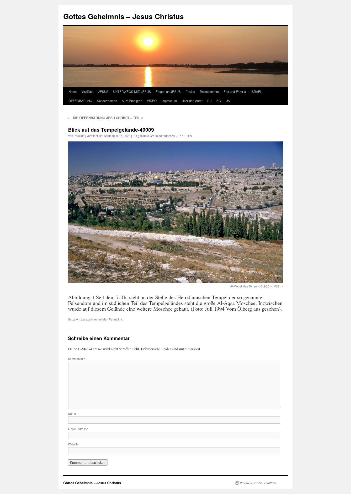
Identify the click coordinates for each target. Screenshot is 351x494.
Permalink (115, 319)
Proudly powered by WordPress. (258, 483)
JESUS (103, 91)
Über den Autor (192, 100)
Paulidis (79, 136)
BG (218, 100)
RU (209, 100)
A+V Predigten (132, 100)
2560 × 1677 (176, 136)
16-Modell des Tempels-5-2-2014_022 (254, 286)
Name (72, 413)
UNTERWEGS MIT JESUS (132, 91)
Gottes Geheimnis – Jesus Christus (123, 16)
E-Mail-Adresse (78, 429)
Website (73, 444)
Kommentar (76, 359)
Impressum (169, 100)
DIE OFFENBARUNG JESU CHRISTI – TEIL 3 (105, 117)
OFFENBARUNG (80, 100)
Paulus (190, 91)
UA (228, 100)
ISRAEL (256, 91)
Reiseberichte (209, 91)
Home (73, 91)
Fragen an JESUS (168, 91)
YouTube (87, 91)
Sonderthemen (107, 100)
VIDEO (152, 100)
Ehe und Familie (234, 91)
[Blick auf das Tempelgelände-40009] (175, 212)
